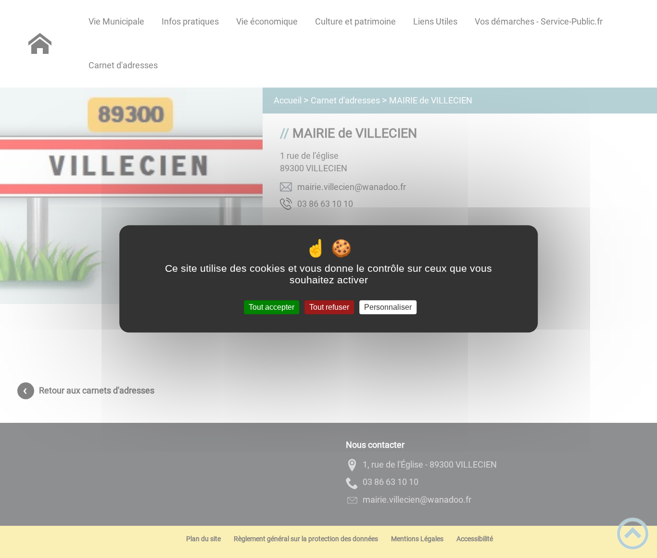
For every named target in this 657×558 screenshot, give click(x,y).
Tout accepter (271, 307)
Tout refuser (329, 307)
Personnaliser (388, 307)
